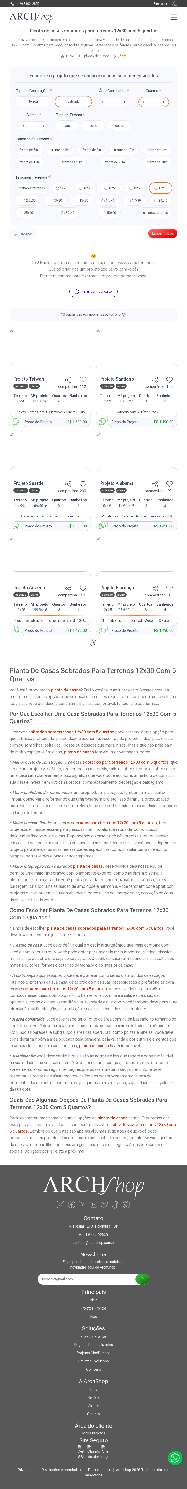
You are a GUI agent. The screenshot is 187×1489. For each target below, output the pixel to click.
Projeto (28, 379)
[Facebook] (71, 1204)
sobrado (74, 101)
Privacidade (27, 1470)
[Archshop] (31, 18)
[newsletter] (142, 1279)
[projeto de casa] (50, 351)
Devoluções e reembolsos (62, 1470)
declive (120, 126)
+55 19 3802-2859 (93, 1234)
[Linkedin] (82, 1204)
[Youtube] (93, 1204)
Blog (93, 1316)
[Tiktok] (115, 1204)
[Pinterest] (126, 1204)
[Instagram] (60, 1204)
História (94, 1397)
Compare (93, 1369)
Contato (93, 1414)
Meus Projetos (93, 1433)
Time (93, 1389)
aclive (93, 126)
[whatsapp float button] (175, 1458)
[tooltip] (50, 91)
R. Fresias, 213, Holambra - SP (93, 1226)
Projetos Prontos (93, 1308)
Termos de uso (99, 1470)
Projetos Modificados (94, 1353)
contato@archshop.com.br (93, 1243)
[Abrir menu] (173, 17)
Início (93, 1300)
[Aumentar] (163, 102)
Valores (94, 1406)
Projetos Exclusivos (93, 1361)
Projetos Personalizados (93, 1345)
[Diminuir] (143, 102)
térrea (33, 101)
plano (67, 126)
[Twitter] (104, 1204)
